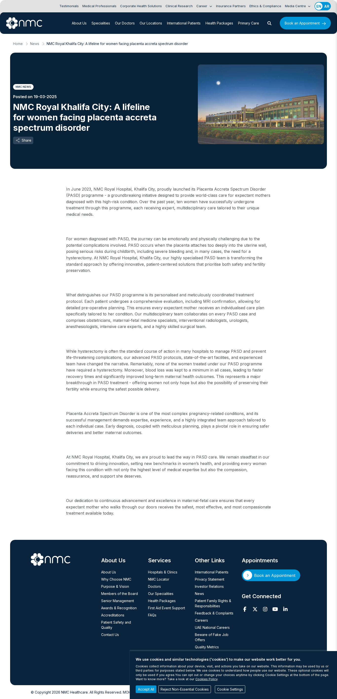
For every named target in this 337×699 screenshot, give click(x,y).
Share (26, 140)
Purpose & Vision (115, 586)
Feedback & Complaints (214, 613)
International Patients (184, 23)
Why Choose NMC (116, 579)
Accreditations (112, 615)
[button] (269, 23)
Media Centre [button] (296, 6)
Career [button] (202, 6)
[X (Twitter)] (255, 609)
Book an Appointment (302, 23)
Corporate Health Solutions (141, 6)
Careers (201, 620)
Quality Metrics (207, 647)
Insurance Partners (231, 6)
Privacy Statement (209, 579)
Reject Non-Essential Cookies (185, 689)
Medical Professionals (99, 6)
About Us (79, 23)
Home (18, 44)
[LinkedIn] (285, 609)
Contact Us (110, 635)
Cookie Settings (230, 689)
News (34, 44)
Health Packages (219, 23)
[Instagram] (265, 609)
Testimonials (69, 6)
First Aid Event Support (166, 608)
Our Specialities (160, 593)
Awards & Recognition (119, 608)
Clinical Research (179, 6)
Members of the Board (119, 593)
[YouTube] (275, 609)
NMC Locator (158, 579)
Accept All (146, 689)
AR (326, 6)
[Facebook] (245, 609)
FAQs (152, 615)
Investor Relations (209, 586)
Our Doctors (125, 23)
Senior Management (117, 601)
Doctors (154, 586)
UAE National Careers (212, 627)
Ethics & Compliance (265, 6)
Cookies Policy (206, 679)
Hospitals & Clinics (162, 572)
